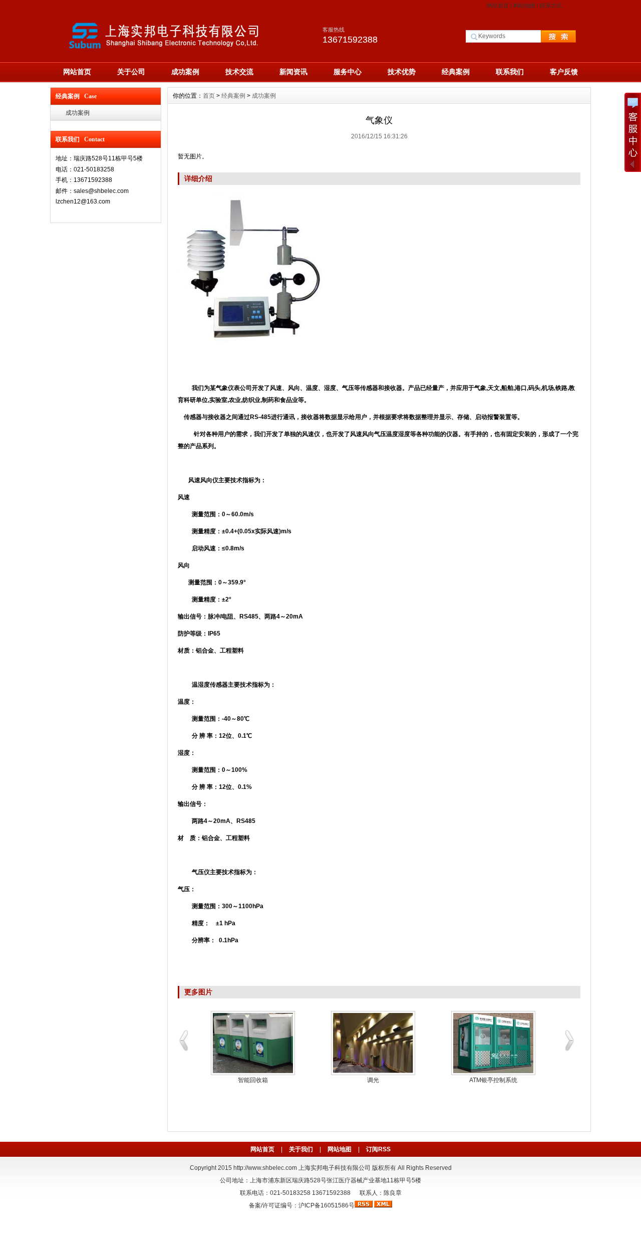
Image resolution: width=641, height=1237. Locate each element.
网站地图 (524, 6)
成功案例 (185, 72)
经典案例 (456, 72)
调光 (373, 1080)
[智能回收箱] (253, 1043)
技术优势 (402, 72)
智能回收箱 (253, 1080)
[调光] (373, 1043)
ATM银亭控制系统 (493, 1080)
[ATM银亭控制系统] (493, 1043)
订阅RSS (378, 1149)
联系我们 (510, 72)
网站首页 (498, 6)
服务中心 (348, 72)
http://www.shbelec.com (265, 1167)
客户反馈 (564, 72)
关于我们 (301, 1149)
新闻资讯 (293, 72)
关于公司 (131, 72)
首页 (209, 95)
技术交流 (239, 72)
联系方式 (551, 6)
